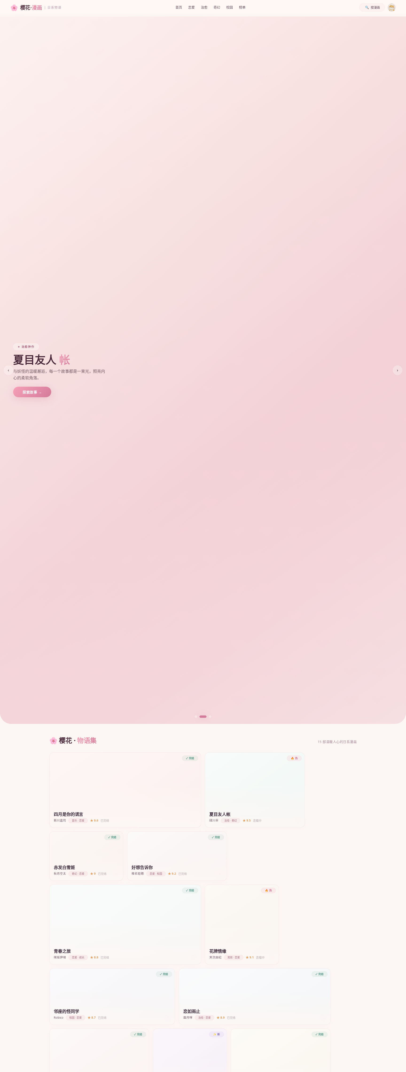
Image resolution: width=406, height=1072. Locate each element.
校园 (229, 7)
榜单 (242, 7)
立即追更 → (32, 392)
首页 (179, 7)
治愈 (204, 7)
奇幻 (217, 7)
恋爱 (191, 7)
